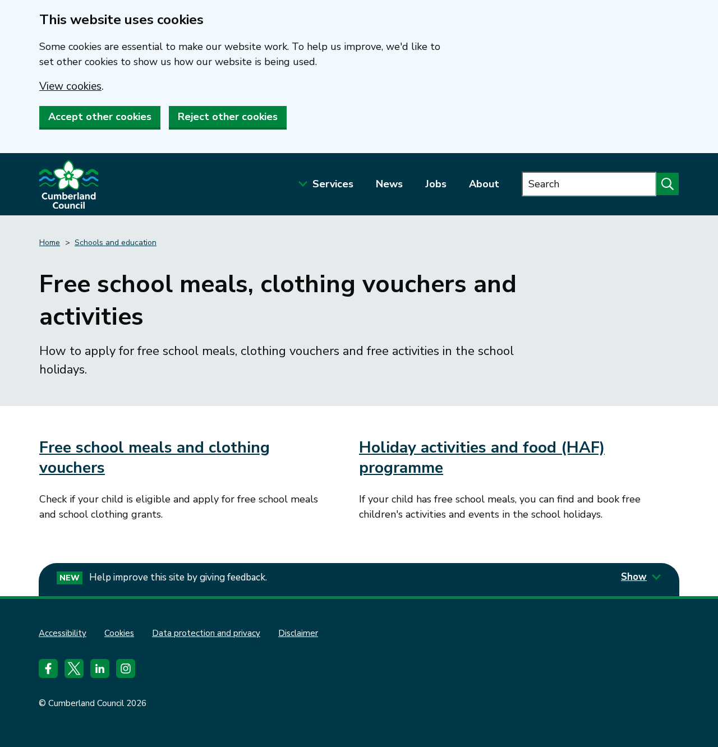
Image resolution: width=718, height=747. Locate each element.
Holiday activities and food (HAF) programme (482, 457)
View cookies (70, 86)
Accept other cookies (99, 116)
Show (634, 576)
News (389, 184)
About (484, 184)
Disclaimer (298, 633)
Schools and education (116, 242)
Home (49, 242)
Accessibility (62, 633)
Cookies (119, 633)
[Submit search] (667, 184)
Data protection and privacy (206, 633)
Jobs (436, 184)
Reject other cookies (228, 116)
